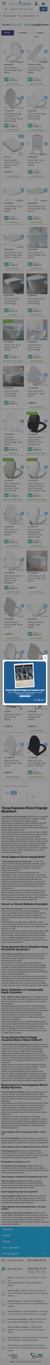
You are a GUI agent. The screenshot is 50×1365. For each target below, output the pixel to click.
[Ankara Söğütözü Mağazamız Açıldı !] (25, 703)
